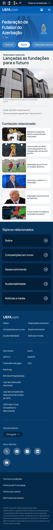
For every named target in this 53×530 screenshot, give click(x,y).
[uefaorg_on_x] (6, 454)
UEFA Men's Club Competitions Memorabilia (11, 407)
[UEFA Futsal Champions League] (20, 2)
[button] (48, 10)
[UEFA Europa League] (9, 2)
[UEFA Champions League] (4, 2)
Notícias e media (35, 335)
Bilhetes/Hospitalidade (13, 375)
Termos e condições (12, 479)
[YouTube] (6, 465)
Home (10, 9)
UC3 (30, 363)
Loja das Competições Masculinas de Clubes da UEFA (13, 395)
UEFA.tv (6, 356)
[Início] (11, 317)
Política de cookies (11, 491)
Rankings (7, 369)
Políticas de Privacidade (14, 485)
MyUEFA (31, 356)
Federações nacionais (38, 323)
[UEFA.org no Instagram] (27, 454)
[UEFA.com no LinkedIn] (37, 454)
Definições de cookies (13, 497)
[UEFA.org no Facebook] (17, 454)
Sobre (6, 323)
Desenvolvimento (36, 329)
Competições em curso (14, 329)
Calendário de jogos (12, 363)
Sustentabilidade (11, 335)
